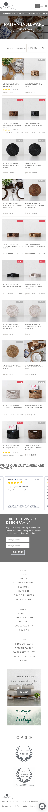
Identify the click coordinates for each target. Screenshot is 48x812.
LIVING (24, 578)
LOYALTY (24, 621)
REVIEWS (24, 630)
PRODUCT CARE (24, 644)
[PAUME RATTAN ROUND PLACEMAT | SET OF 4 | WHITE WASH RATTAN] (13, 311)
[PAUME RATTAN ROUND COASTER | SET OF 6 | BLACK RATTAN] (35, 109)
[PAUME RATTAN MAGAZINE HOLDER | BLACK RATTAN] (13, 432)
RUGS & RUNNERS (24, 595)
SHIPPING (24, 660)
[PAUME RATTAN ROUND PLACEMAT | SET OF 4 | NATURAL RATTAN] (13, 351)
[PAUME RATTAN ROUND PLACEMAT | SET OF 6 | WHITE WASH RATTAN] (35, 311)
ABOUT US (24, 613)
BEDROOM (24, 587)
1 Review (15, 90)
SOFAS (24, 574)
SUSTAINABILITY (24, 625)
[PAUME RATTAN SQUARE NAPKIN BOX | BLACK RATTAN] (13, 270)
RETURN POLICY (24, 648)
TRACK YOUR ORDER (24, 656)
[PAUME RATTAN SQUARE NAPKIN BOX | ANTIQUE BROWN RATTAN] (13, 230)
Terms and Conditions (26, 806)
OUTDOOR (24, 591)
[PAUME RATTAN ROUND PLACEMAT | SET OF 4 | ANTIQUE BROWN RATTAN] (13, 190)
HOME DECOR (24, 599)
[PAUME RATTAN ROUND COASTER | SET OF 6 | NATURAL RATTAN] (35, 69)
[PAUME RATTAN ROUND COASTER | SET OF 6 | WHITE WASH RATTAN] (13, 69)
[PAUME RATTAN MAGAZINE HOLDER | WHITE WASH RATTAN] (13, 391)
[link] (24, 506)
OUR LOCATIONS (24, 617)
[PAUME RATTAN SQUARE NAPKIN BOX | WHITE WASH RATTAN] (35, 270)
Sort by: (16, 48)
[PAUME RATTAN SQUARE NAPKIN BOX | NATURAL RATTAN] (35, 230)
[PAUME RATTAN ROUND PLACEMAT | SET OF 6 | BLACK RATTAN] (35, 150)
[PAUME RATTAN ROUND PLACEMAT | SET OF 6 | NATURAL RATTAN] (35, 351)
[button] (24, 13)
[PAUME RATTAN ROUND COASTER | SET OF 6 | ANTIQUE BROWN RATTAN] (13, 109)
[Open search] (37, 6)
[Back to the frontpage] (12, 32)
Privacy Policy (7, 806)
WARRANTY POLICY (24, 652)
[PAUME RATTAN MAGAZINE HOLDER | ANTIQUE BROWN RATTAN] (35, 432)
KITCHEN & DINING (24, 582)
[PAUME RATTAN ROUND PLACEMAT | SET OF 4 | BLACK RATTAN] (13, 150)
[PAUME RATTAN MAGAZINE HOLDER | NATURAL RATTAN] (35, 391)
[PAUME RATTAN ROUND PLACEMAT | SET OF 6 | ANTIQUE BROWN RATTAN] (35, 190)
